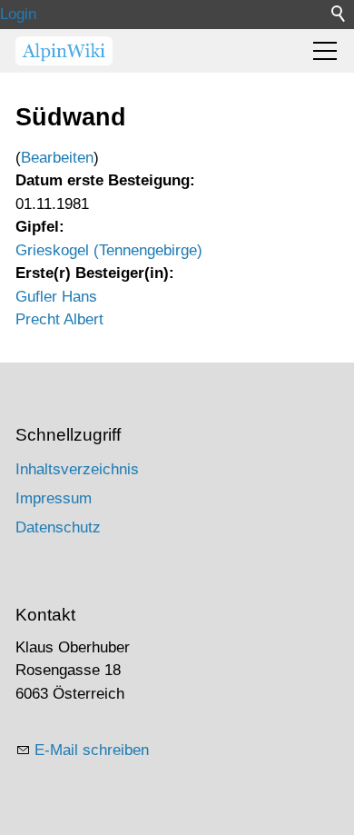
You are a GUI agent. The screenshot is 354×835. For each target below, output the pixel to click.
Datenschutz (58, 527)
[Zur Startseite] (64, 50)
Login (18, 14)
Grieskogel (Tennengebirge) (108, 250)
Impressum (53, 498)
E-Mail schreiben (91, 750)
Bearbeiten (57, 157)
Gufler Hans (56, 296)
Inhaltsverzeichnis (77, 469)
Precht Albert (59, 319)
